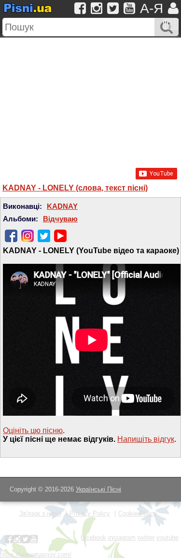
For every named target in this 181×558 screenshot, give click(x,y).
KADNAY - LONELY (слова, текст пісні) (75, 188)
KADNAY (62, 206)
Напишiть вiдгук (145, 439)
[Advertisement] (90, 98)
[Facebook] (11, 236)
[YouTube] (60, 236)
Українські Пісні (98, 489)
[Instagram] (27, 236)
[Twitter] (44, 236)
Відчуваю (60, 219)
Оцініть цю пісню (33, 430)
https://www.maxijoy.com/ (35, 554)
